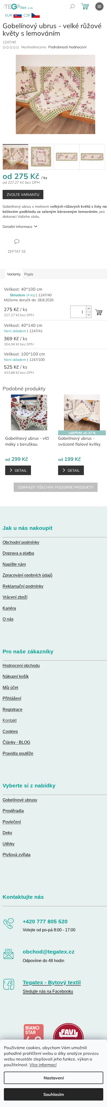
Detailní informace (18, 226)
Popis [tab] (28, 274)
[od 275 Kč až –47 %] (82, 412)
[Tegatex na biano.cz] (33, 1037)
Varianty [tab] (14, 274)
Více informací (43, 1064)
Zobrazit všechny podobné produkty (55, 487)
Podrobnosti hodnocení (67, 47)
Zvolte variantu (23, 194)
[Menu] (99, 6)
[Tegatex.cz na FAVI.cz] (68, 1037)
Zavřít (30, 241)
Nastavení (54, 1077)
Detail (21, 470)
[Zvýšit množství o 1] (88, 309)
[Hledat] (72, 6)
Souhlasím (53, 1094)
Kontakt (10, 720)
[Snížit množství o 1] (88, 315)
